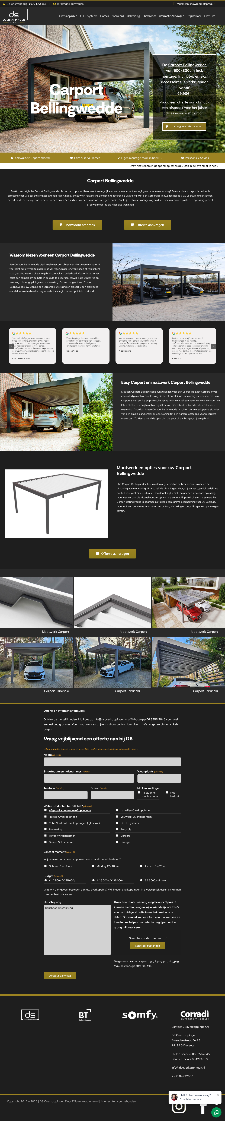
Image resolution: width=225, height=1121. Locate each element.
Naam (52, 754)
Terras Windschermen (62, 835)
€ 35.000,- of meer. (156, 880)
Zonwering (55, 829)
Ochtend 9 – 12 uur (60, 866)
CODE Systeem (130, 823)
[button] (11, 346)
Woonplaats (150, 771)
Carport (125, 835)
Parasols (126, 829)
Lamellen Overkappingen (136, 810)
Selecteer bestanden (147, 945)
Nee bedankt (175, 794)
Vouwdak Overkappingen (136, 816)
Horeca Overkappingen (63, 816)
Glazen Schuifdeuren (61, 842)
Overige (125, 842)
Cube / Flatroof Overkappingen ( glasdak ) (74, 823)
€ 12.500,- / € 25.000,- (62, 880)
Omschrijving (52, 902)
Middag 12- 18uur (108, 866)
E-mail (99, 788)
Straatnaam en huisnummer (67, 771)
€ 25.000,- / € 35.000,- (110, 880)
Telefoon (54, 788)
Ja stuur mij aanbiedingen (151, 794)
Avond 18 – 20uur (155, 866)
